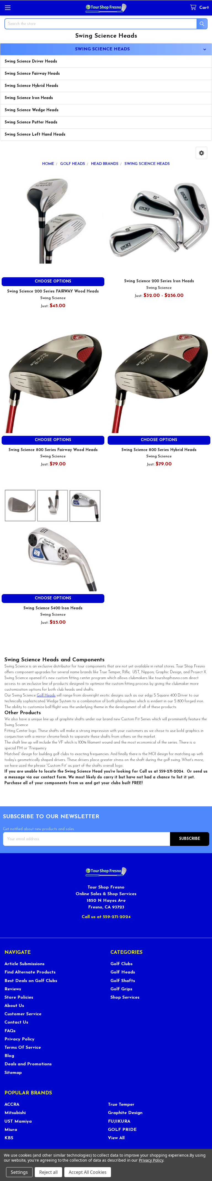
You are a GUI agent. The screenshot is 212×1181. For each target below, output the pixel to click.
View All (116, 1138)
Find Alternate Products (29, 972)
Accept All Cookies (88, 1172)
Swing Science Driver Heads (31, 61)
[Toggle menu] (7, 7)
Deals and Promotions (28, 1064)
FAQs (9, 1031)
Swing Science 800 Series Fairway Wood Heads (53, 450)
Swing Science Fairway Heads (32, 74)
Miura (10, 1130)
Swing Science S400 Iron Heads (53, 608)
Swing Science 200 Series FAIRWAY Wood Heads (53, 291)
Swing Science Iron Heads (29, 98)
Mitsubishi (15, 1113)
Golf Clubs (121, 964)
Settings (19, 1172)
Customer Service (22, 1014)
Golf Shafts (122, 981)
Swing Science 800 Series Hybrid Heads (159, 450)
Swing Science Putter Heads (31, 122)
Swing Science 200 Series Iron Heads (159, 281)
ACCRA (11, 1104)
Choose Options (53, 281)
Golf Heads (46, 695)
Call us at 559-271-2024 (106, 917)
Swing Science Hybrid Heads (31, 86)
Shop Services (124, 997)
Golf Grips (121, 989)
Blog (9, 1056)
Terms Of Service (22, 1047)
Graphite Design (125, 1113)
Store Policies (18, 997)
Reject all (48, 1172)
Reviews (12, 989)
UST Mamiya (18, 1121)
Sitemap (13, 1073)
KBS (8, 1138)
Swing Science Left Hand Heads (35, 135)
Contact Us (16, 1022)
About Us (14, 1006)
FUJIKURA (119, 1121)
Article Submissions (24, 964)
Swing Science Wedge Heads (32, 110)
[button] (201, 153)
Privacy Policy (19, 1039)
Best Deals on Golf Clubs (30, 981)
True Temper (121, 1104)
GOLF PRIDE (122, 1130)
